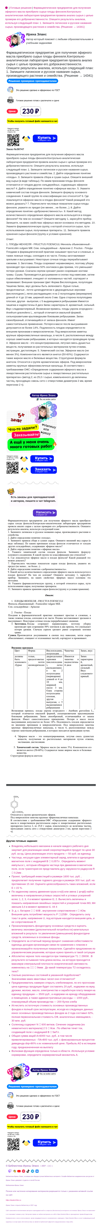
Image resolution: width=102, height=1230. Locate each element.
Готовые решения (20, 7)
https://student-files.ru (13, 1200)
